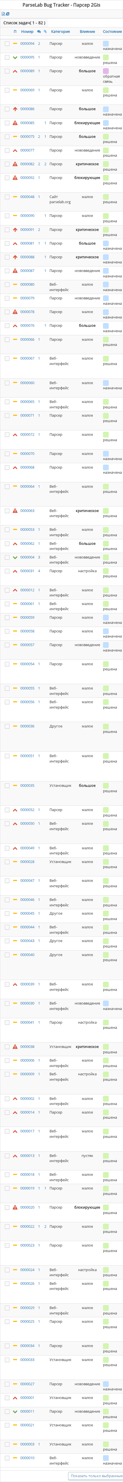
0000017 (27, 1131)
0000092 (27, 177)
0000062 (27, 543)
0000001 (27, 1397)
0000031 (27, 570)
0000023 (27, 1245)
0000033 (27, 1359)
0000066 (27, 339)
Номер (27, 31)
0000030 (27, 1003)
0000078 (27, 311)
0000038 (27, 1046)
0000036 (27, 726)
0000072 (27, 434)
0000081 (27, 243)
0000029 (27, 1307)
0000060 (27, 382)
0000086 (27, 108)
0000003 (27, 1444)
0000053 (27, 529)
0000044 (27, 926)
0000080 (27, 284)
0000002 (27, 1098)
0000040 (27, 954)
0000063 (27, 510)
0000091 (27, 229)
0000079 (27, 298)
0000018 (27, 1174)
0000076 (27, 325)
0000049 (27, 847)
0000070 (27, 453)
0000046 (27, 899)
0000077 (27, 150)
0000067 (27, 358)
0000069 (27, 89)
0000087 (27, 270)
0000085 (27, 122)
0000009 (27, 1073)
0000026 (27, 1283)
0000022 (27, 1226)
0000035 (27, 785)
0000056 (27, 701)
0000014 (27, 1112)
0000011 (27, 1411)
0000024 (27, 1269)
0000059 (27, 617)
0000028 (27, 861)
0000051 (27, 755)
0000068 (27, 467)
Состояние (112, 31)
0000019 (27, 1188)
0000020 (27, 1207)
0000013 (27, 1155)
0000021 (27, 1424)
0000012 (27, 589)
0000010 (27, 1457)
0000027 (27, 1383)
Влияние (87, 31)
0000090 (27, 215)
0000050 (27, 823)
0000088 (27, 256)
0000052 (27, 809)
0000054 (27, 663)
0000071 (27, 415)
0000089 (27, 70)
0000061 (27, 603)
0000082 (27, 163)
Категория (60, 31)
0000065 (27, 401)
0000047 (27, 880)
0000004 (27, 557)
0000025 (27, 1321)
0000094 (27, 43)
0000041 (27, 1022)
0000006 (27, 1060)
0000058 (27, 631)
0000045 (27, 913)
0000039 (27, 984)
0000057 (27, 644)
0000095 (27, 57)
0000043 (27, 940)
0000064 (27, 486)
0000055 (27, 688)
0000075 (27, 136)
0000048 (27, 196)
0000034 (27, 1345)
